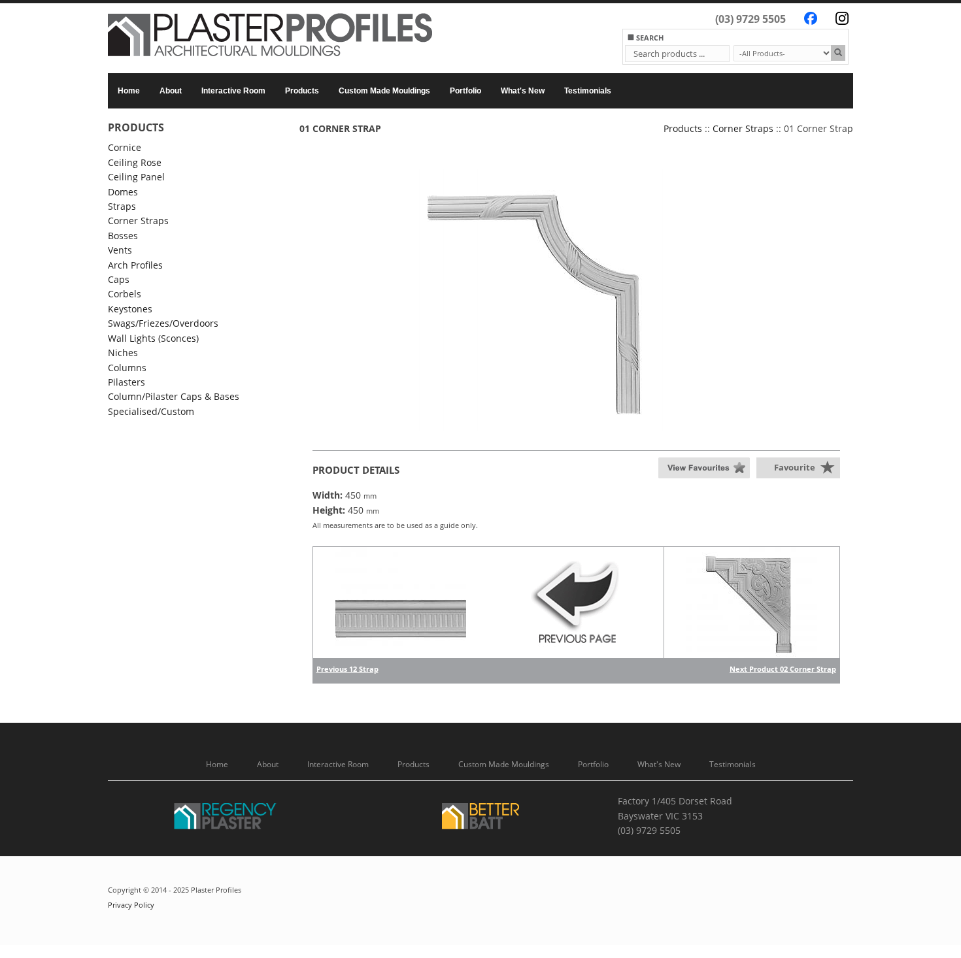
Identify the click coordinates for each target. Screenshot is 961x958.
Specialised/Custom (151, 411)
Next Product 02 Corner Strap (783, 669)
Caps (118, 279)
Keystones (130, 309)
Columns (127, 367)
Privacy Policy (131, 905)
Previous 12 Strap (347, 669)
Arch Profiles (135, 265)
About (171, 90)
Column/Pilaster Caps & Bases (173, 396)
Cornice (124, 147)
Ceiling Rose (134, 162)
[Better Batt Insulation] (480, 818)
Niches (123, 352)
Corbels (124, 294)
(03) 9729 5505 (750, 19)
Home (129, 90)
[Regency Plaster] (225, 818)
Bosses (123, 235)
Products (302, 90)
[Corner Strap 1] (576, 300)
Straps (122, 206)
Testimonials (587, 90)
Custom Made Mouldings (384, 90)
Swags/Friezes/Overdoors (163, 323)
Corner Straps (138, 220)
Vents (120, 250)
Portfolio (465, 90)
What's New (523, 90)
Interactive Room (233, 90)
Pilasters (126, 382)
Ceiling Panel (136, 177)
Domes (123, 192)
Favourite (794, 467)
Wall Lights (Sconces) (153, 338)
